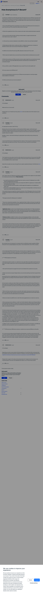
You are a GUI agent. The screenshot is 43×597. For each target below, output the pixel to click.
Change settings (34, 582)
